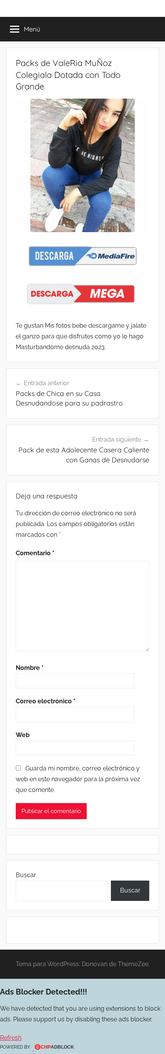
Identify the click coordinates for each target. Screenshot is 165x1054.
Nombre (30, 667)
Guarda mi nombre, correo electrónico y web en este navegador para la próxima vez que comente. (78, 779)
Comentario (35, 553)
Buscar (26, 875)
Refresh (10, 1037)
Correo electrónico (46, 701)
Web (23, 735)
